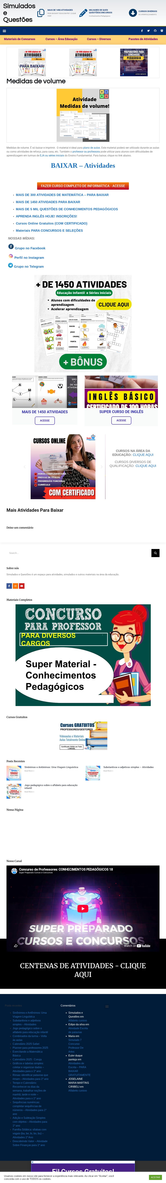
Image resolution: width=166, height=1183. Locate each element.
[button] (130, 566)
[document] (83, 591)
